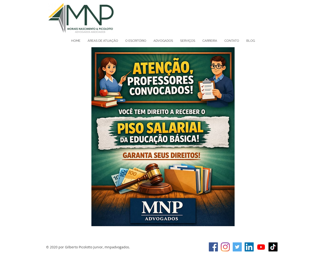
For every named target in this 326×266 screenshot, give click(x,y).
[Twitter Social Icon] (237, 246)
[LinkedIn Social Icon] (249, 246)
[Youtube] (261, 246)
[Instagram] (225, 246)
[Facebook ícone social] (213, 246)
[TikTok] (273, 246)
